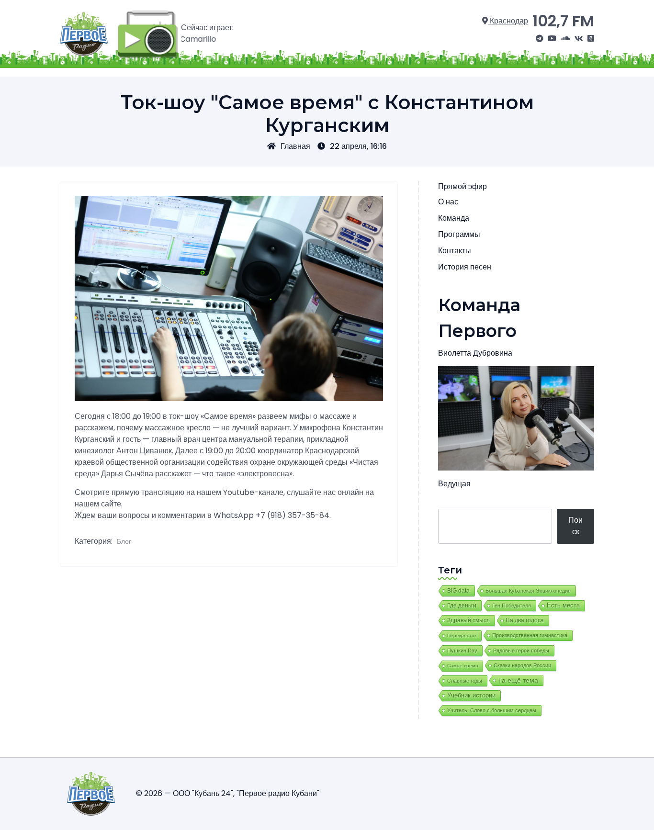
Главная (295, 146)
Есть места (563, 605)
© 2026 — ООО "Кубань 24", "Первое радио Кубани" (227, 793)
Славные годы (464, 681)
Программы (459, 234)
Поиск (575, 526)
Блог (124, 541)
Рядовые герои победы (521, 650)
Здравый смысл (468, 620)
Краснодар (508, 20)
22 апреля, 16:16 (358, 146)
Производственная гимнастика (529, 635)
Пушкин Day (462, 650)
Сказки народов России (522, 665)
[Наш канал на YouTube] (552, 39)
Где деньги (461, 605)
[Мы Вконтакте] (579, 39)
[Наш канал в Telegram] (539, 39)
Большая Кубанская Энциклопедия (528, 591)
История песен (464, 266)
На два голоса (525, 620)
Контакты (454, 250)
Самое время (462, 665)
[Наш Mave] (565, 39)
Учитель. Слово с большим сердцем (491, 710)
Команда (453, 218)
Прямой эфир (462, 186)
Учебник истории (471, 695)
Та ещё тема (518, 680)
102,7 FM (563, 21)
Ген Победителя (511, 605)
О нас (448, 201)
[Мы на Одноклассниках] (590, 39)
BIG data (458, 590)
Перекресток (461, 635)
